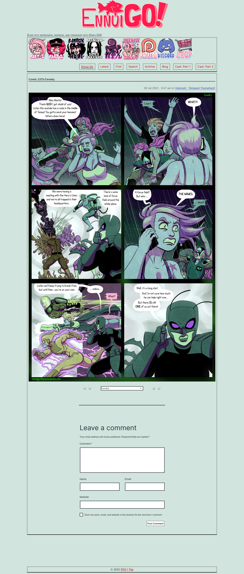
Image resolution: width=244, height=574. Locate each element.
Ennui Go (87, 66)
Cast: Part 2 (205, 66)
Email (128, 479)
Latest (104, 66)
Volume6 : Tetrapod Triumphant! (195, 88)
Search (133, 66)
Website (84, 497)
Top (131, 569)
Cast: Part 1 (182, 66)
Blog (165, 66)
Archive (150, 66)
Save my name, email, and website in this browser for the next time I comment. (123, 515)
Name (83, 479)
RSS (123, 569)
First (118, 66)
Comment (86, 443)
